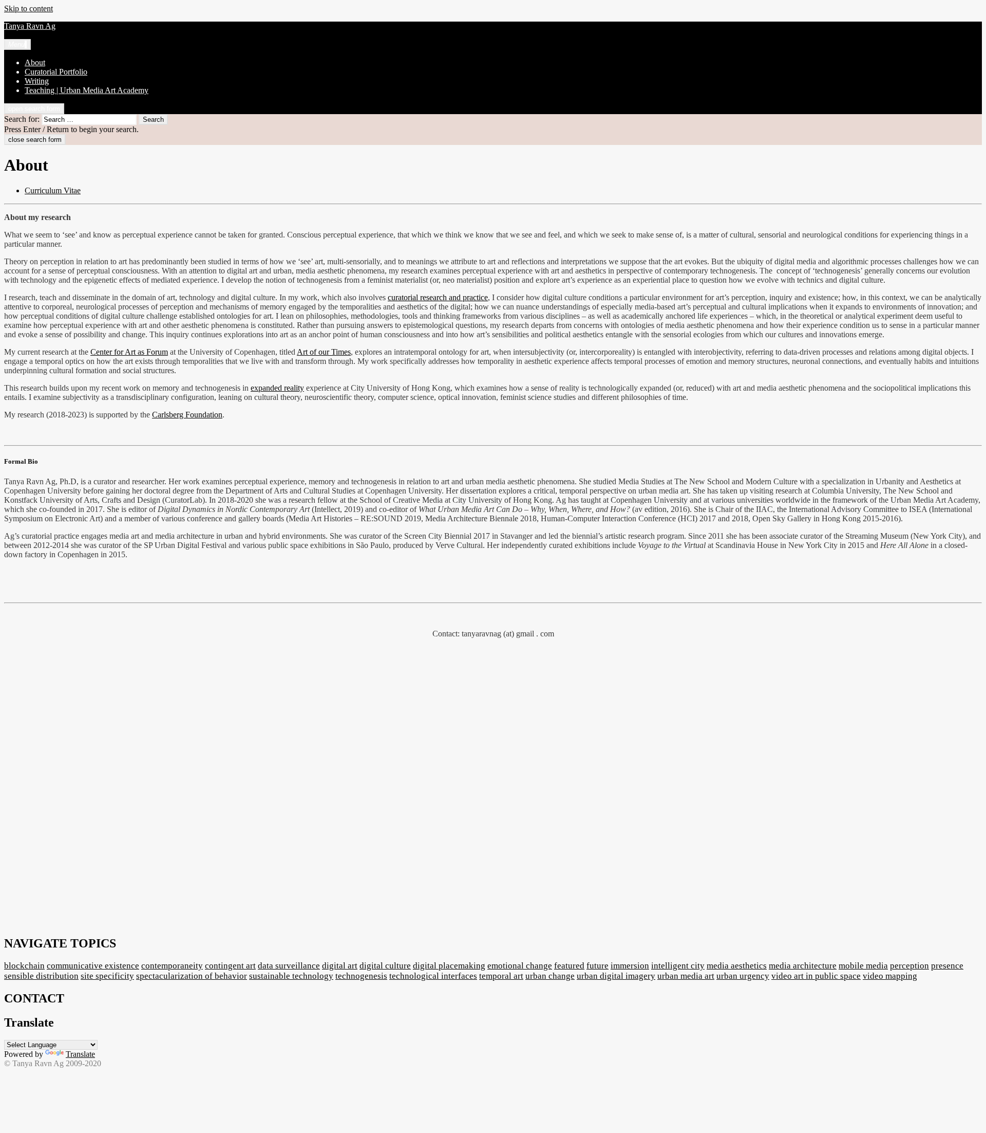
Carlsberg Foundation (187, 414)
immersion (630, 966)
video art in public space (816, 976)
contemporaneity (172, 966)
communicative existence (93, 966)
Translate (80, 1054)
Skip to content (28, 8)
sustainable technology (291, 976)
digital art (339, 966)
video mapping (890, 976)
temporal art (501, 976)
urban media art (685, 976)
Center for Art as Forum (129, 352)
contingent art (230, 966)
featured (569, 966)
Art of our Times (324, 352)
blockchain (24, 966)
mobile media (863, 966)
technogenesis (361, 976)
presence (947, 966)
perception (909, 966)
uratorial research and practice (439, 297)
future (597, 966)
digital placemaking (449, 966)
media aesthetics (737, 966)
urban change (550, 976)
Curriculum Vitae (53, 190)
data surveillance (289, 966)
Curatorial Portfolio (56, 71)
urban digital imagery (616, 976)
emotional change (519, 966)
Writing (37, 81)
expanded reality (277, 387)
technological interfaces (433, 976)
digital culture (385, 966)
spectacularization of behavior (191, 976)
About (35, 62)
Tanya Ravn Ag (29, 26)
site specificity (107, 976)
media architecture (803, 966)
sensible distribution (41, 976)
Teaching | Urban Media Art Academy (86, 90)
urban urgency (742, 976)
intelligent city (678, 966)
